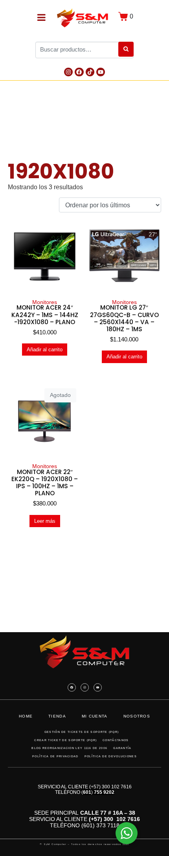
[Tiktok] (90, 72)
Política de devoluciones (110, 756)
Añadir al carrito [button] (44, 349)
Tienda (57, 716)
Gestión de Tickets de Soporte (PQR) (81, 732)
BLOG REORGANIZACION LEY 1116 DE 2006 (69, 748)
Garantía (122, 748)
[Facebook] (79, 72)
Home (26, 716)
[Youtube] (100, 72)
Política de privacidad (55, 756)
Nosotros (136, 716)
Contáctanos (116, 740)
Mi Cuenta (95, 716)
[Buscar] (126, 49)
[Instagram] (68, 72)
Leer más (44, 521)
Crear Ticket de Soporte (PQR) (65, 740)
